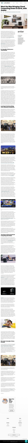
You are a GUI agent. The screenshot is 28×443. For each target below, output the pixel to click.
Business (20, 36)
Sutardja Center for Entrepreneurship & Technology (7, 345)
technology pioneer (11, 37)
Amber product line (3, 43)
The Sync (11, 389)
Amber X (6, 278)
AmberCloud (2, 277)
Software (20, 425)
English (26, 0)
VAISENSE (7, 425)
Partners (14, 430)
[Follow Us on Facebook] (11, 436)
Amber (8, 424)
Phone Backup (20, 43)
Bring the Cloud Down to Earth (5, 191)
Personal (20, 420)
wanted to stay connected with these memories (7, 218)
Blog (14, 431)
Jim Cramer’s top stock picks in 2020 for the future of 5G (7, 162)
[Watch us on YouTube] (16, 436)
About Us (14, 429)
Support (23, 0)
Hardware (20, 424)
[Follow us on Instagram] (12, 436)
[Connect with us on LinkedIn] (15, 436)
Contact (14, 432)
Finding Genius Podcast (11, 240)
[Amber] (22, 32)
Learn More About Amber (11, 410)
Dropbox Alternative (20, 39)
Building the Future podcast (8, 66)
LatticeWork (7, 3)
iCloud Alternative (20, 42)
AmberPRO (2, 297)
